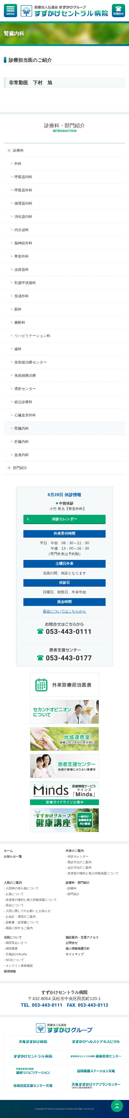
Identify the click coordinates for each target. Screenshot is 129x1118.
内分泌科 (21, 230)
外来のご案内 (75, 850)
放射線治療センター (30, 362)
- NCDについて (14, 960)
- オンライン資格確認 (18, 965)
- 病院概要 (11, 948)
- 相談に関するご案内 (18, 928)
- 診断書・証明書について (21, 922)
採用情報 (10, 971)
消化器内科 (23, 217)
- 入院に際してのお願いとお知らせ (27, 911)
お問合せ (72, 942)
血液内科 (21, 455)
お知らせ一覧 (13, 856)
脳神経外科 (23, 243)
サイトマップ (75, 954)
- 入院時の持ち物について (21, 888)
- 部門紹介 (73, 894)
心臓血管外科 (25, 415)
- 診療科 (71, 888)
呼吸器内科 (23, 177)
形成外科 (21, 296)
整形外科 (21, 256)
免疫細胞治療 (25, 375)
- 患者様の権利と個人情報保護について (92, 873)
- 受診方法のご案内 (79, 862)
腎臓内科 (21, 428)
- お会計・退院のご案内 (20, 916)
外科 (18, 164)
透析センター (25, 389)
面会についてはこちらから (64, 611)
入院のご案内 (13, 882)
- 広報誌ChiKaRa (15, 954)
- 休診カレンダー (77, 856)
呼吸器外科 (23, 190)
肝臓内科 (21, 442)
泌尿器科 (21, 269)
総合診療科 (23, 402)
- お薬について (14, 894)
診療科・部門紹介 (78, 882)
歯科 (18, 349)
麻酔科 (19, 322)
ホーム (8, 850)
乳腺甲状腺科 (25, 283)
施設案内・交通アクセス (82, 937)
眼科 (18, 309)
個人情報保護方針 (78, 948)
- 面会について (14, 905)
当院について (13, 937)
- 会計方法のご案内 (79, 867)
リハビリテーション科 (32, 336)
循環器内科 (23, 203)
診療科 (18, 150)
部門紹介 (20, 468)
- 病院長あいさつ (15, 942)
